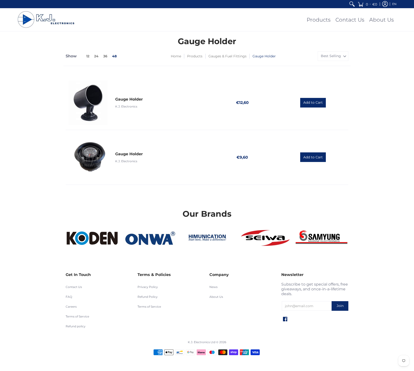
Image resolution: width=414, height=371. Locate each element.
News (213, 287)
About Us (216, 297)
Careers (71, 306)
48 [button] (114, 56)
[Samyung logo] (322, 238)
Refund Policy (148, 297)
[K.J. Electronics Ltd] (48, 19)
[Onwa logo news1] (149, 238)
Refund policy (76, 326)
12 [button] (87, 56)
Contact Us (74, 287)
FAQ (69, 297)
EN (394, 4)
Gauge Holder (129, 99)
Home (176, 56)
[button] (367, 4)
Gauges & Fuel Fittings (227, 56)
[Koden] (92, 238)
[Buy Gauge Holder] (88, 102)
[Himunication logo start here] (207, 238)
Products (194, 56)
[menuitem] (352, 4)
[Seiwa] (264, 238)
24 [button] (96, 56)
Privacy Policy (148, 287)
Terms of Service (77, 316)
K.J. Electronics (126, 106)
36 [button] (105, 56)
